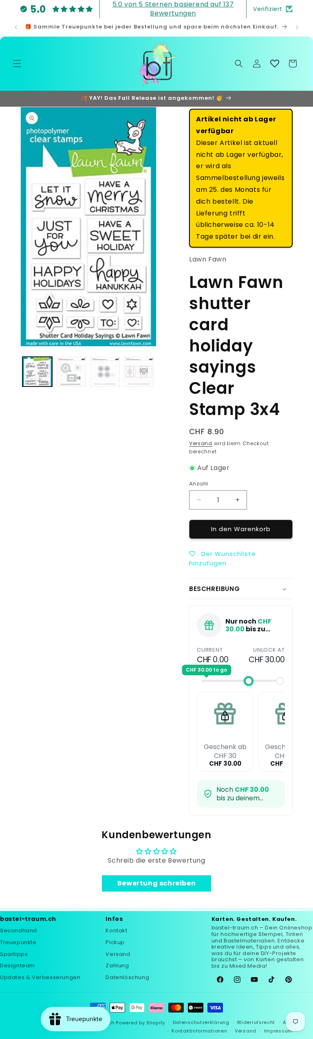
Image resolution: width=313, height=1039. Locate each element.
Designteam (17, 965)
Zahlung (117, 965)
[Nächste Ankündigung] (297, 27)
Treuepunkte (18, 942)
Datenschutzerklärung (201, 1022)
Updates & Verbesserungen (40, 977)
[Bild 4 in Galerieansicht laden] (139, 372)
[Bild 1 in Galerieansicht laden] (37, 372)
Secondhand (18, 930)
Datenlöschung (127, 977)
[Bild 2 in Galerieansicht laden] (71, 372)
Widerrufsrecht (256, 1022)
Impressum (278, 1031)
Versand (200, 443)
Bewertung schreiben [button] (156, 883)
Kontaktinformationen (199, 1031)
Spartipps (14, 954)
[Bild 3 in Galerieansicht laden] (105, 372)
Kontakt (116, 930)
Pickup (115, 942)
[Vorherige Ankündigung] (16, 27)
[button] (17, 63)
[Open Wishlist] (275, 63)
